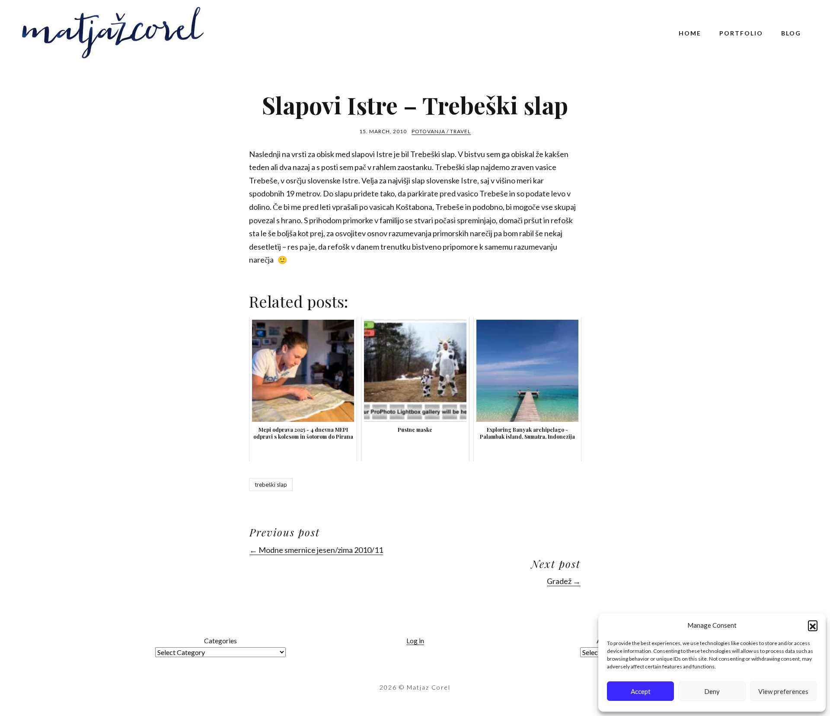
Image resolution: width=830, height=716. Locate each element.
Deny (712, 691)
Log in (415, 640)
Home (690, 33)
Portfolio (741, 33)
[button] (812, 625)
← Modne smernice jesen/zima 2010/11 (316, 550)
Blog (791, 33)
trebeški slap (271, 484)
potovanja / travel (441, 131)
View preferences (783, 691)
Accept (641, 691)
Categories (220, 640)
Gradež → (564, 581)
